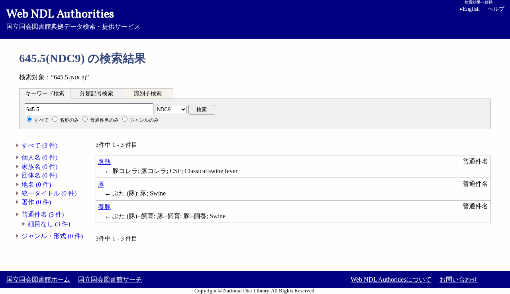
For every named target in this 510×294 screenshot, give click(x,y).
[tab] (45, 93)
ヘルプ (496, 9)
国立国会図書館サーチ (110, 279)
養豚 (104, 206)
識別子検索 (148, 94)
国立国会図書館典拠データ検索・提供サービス (73, 18)
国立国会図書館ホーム (38, 279)
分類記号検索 (96, 94)
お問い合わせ (458, 279)
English (470, 9)
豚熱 (104, 161)
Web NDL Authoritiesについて (391, 279)
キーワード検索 (45, 94)
